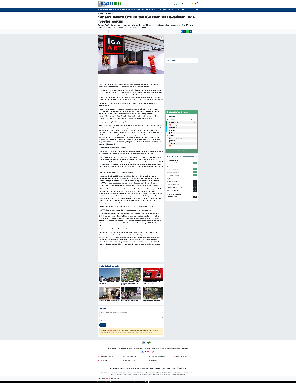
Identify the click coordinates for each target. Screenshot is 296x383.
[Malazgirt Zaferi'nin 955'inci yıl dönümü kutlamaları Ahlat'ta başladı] (131, 274)
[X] (145, 352)
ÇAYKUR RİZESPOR (115, 9)
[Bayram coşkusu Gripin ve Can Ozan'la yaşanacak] (153, 274)
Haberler (100, 13)
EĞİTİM (159, 9)
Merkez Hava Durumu (130, 356)
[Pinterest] (148, 352)
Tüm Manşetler (103, 360)
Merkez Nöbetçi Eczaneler (106, 356)
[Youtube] (153, 352)
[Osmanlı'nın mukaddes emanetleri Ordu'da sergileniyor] (109, 293)
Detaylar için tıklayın (181, 150)
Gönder (103, 325)
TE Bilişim (107, 378)
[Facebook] (142, 352)
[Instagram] (151, 352)
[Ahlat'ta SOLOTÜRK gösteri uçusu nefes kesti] (109, 274)
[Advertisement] (181, 46)
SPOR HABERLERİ (127, 9)
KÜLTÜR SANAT (109, 13)
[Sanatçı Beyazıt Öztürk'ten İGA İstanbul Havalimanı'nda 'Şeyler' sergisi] (131, 54)
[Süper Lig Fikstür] (196, 156)
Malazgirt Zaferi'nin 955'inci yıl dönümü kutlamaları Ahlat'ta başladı (130, 283)
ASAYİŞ (170, 9)
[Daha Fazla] (190, 31)
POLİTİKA (145, 9)
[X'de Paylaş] (184, 31)
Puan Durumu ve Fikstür (181, 356)
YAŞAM (165, 9)
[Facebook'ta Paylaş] (182, 31)
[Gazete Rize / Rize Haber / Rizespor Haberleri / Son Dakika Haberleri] (113, 3)
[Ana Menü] (197, 9)
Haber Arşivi (154, 360)
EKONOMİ (152, 9)
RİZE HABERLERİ (103, 9)
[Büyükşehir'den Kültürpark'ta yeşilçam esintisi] (131, 293)
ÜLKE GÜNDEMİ (179, 9)
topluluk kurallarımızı (113, 330)
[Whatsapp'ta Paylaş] (187, 31)
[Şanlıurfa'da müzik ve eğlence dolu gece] (153, 293)
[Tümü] (196, 60)
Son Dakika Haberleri (130, 360)
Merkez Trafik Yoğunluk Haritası (158, 356)
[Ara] (195, 9)
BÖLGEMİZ (137, 9)
